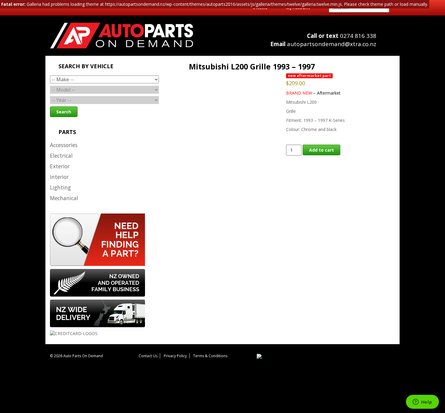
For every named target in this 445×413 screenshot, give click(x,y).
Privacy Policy (175, 355)
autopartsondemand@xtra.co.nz (323, 44)
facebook (389, 43)
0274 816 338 (341, 36)
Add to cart (321, 150)
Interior (59, 176)
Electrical (61, 155)
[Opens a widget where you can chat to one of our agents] (422, 402)
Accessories (63, 145)
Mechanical (64, 198)
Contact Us (148, 355)
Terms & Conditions (210, 355)
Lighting (60, 187)
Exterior (60, 166)
